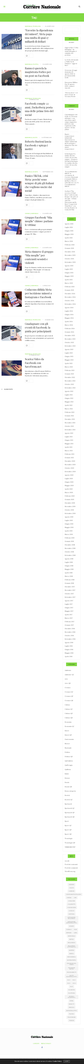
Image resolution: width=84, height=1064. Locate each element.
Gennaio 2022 (69, 416)
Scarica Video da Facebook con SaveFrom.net (34, 362)
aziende (71, 884)
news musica (71, 957)
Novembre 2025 (70, 255)
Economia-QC (69, 726)
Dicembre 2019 (70, 503)
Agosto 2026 (69, 224)
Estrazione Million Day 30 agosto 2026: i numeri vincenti (71, 85)
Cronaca (28, 213)
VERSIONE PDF (70, 847)
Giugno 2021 (69, 440)
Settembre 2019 (70, 513)
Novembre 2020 (70, 465)
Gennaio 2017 (69, 625)
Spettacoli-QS (69, 817)
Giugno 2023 (69, 356)
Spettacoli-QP (69, 812)
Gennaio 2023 (69, 374)
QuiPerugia (68, 765)
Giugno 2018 (69, 566)
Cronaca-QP (69, 696)
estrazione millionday (71, 918)
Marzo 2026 (69, 241)
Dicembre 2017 (70, 587)
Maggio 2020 (69, 485)
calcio (71, 888)
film (75, 929)
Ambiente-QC (69, 675)
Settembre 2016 (70, 639)
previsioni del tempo (71, 964)
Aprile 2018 (68, 573)
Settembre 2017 (70, 597)
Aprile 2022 (68, 405)
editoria (71, 914)
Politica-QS (69, 756)
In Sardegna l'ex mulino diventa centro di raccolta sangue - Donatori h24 (71, 157)
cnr (75, 897)
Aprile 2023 (68, 363)
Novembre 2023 (70, 339)
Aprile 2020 (69, 489)
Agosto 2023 (69, 349)
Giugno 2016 (69, 649)
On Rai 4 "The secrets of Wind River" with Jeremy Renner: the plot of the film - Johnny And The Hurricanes (71, 196)
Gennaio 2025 (69, 290)
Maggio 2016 (69, 653)
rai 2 (74, 980)
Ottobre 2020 (69, 468)
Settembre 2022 (70, 388)
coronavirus (71, 907)
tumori (71, 1020)
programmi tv (71, 972)
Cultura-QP (69, 713)
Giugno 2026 (69, 231)
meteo (71, 939)
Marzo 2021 (69, 451)
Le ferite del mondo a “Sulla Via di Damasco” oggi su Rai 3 (71, 62)
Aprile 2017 (68, 615)
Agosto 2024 (69, 307)
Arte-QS (67, 683)
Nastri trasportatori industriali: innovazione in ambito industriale (71, 138)
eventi (71, 926)
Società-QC (69, 800)
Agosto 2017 (69, 601)
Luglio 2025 (69, 269)
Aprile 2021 (68, 447)
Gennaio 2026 (69, 248)
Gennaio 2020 (69, 499)
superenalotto (71, 1010)
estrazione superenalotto (71, 922)
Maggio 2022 (69, 402)
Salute (35, 137)
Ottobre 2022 (69, 384)
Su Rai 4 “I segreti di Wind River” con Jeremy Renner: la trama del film (71, 206)
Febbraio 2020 (70, 496)
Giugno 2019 (69, 524)
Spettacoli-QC (70, 808)
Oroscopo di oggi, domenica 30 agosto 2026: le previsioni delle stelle (71, 74)
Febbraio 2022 (69, 412)
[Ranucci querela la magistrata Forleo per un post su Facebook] (12, 77)
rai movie (71, 990)
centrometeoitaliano (73, 894)
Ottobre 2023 (69, 342)
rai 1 (68, 980)
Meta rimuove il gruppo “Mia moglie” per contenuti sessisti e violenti (39, 257)
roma (71, 1001)
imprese (68, 932)
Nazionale (28, 26)
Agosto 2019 (69, 517)
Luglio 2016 (69, 646)
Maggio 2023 (69, 360)
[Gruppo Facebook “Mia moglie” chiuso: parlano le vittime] (12, 226)
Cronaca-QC (69, 692)
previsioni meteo (71, 968)
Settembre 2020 (70, 471)
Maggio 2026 (69, 234)
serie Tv (71, 1004)
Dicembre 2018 (70, 545)
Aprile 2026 (69, 238)
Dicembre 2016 (70, 628)
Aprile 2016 (68, 656)
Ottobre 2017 (69, 594)
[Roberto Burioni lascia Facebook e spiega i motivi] (12, 151)
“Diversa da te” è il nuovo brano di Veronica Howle (71, 94)
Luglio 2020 (69, 478)
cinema (69, 897)
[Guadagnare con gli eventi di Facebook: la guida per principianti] (12, 333)
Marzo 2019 (69, 534)
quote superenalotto (71, 976)
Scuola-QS (68, 787)
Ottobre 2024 (69, 301)
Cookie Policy (57, 1061)
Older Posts (8, 389)
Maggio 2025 (69, 276)
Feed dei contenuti (71, 864)
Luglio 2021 (69, 437)
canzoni (71, 891)
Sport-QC (68, 825)
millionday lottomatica (71, 946)
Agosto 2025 (69, 266)
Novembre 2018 (70, 548)
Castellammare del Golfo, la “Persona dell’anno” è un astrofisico (71, 117)
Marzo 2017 (69, 618)
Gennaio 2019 (69, 541)
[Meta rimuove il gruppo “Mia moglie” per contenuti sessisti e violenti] (12, 263)
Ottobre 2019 (69, 510)
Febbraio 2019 (69, 538)
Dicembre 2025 (70, 252)
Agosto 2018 (69, 559)
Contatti (36, 1043)
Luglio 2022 (69, 395)
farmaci (69, 929)
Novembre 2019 (70, 506)
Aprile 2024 (69, 321)
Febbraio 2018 (69, 580)
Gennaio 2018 (69, 583)
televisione (71, 1017)
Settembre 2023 (70, 346)
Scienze (67, 778)
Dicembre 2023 (70, 335)
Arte (66, 679)
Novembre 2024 (70, 297)
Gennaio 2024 (69, 332)
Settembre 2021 (70, 430)
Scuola (67, 782)
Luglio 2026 (69, 227)
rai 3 (68, 983)
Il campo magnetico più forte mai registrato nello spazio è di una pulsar (71, 124)
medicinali (71, 936)
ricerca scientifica (71, 997)
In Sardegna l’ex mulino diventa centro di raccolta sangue (71, 164)
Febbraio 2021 (69, 454)
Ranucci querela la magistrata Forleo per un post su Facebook (38, 71)
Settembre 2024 (70, 304)
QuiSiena (68, 769)
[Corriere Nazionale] (42, 6)
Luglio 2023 (69, 353)
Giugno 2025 (69, 273)
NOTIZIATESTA (71, 960)
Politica (35, 64)
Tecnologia (37, 26)
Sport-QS (68, 834)
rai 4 (74, 983)
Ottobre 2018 (69, 552)
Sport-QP (68, 830)
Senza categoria (70, 791)
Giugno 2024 (69, 314)
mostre (71, 950)
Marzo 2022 (69, 409)
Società (35, 171)
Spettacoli (68, 804)
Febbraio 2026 (69, 245)
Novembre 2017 (70, 590)
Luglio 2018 (69, 562)
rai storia (71, 993)
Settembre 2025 (70, 262)
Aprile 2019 (68, 531)
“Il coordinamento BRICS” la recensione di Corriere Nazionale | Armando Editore (71, 175)
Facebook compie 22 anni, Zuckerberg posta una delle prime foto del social (39, 109)
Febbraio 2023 (69, 370)
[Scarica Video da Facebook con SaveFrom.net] (12, 368)
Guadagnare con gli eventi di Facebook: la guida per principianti (38, 327)
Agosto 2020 (69, 475)
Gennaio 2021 (69, 458)
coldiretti (71, 904)
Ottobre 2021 (69, 426)
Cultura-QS (69, 718)
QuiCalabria (69, 761)
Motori (67, 744)
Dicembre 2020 (70, 461)
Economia (68, 722)
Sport (67, 821)
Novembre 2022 (70, 381)
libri (75, 932)
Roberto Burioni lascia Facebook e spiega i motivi (38, 145)
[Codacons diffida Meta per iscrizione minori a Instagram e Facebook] (12, 299)
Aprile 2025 (69, 280)
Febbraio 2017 (69, 622)
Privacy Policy (46, 1043)
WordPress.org (70, 871)
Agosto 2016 (69, 642)
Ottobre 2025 (69, 259)
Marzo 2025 (69, 283)
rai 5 (71, 986)
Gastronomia (69, 739)
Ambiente (68, 670)
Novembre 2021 (70, 423)
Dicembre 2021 (70, 419)
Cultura (67, 705)
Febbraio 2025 (69, 287)
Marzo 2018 (69, 576)
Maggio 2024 (69, 318)
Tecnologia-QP (70, 843)
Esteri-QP (68, 735)
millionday (71, 942)
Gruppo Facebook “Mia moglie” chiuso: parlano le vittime (39, 221)
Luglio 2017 (69, 604)
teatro (71, 1014)
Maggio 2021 (69, 444)
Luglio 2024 (69, 311)
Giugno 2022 (69, 398)
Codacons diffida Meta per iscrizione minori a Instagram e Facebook (38, 293)
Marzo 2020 (69, 492)
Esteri (67, 731)
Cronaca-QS (69, 700)
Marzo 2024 (69, 325)
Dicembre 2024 (70, 294)
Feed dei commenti (71, 868)
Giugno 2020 (69, 482)
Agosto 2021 (69, 433)
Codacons (71, 901)
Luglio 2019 (69, 520)
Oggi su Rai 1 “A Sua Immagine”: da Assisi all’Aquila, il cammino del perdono (71, 51)
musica (71, 953)
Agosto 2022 (69, 391)
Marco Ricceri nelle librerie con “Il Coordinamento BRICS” (71, 183)
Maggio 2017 (69, 611)
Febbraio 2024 (69, 328)
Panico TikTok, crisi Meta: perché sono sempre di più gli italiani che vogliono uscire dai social (39, 183)
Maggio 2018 (69, 569)
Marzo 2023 (69, 367)
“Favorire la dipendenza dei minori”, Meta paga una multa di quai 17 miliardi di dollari (39, 35)
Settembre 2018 (70, 555)
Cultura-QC (69, 709)
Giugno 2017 (69, 608)
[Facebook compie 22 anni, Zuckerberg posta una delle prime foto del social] (12, 114)
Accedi (67, 861)
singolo (71, 1007)
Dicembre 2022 (70, 377)
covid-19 (71, 911)
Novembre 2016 (70, 632)
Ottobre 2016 (69, 635)
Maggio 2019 (69, 527)
